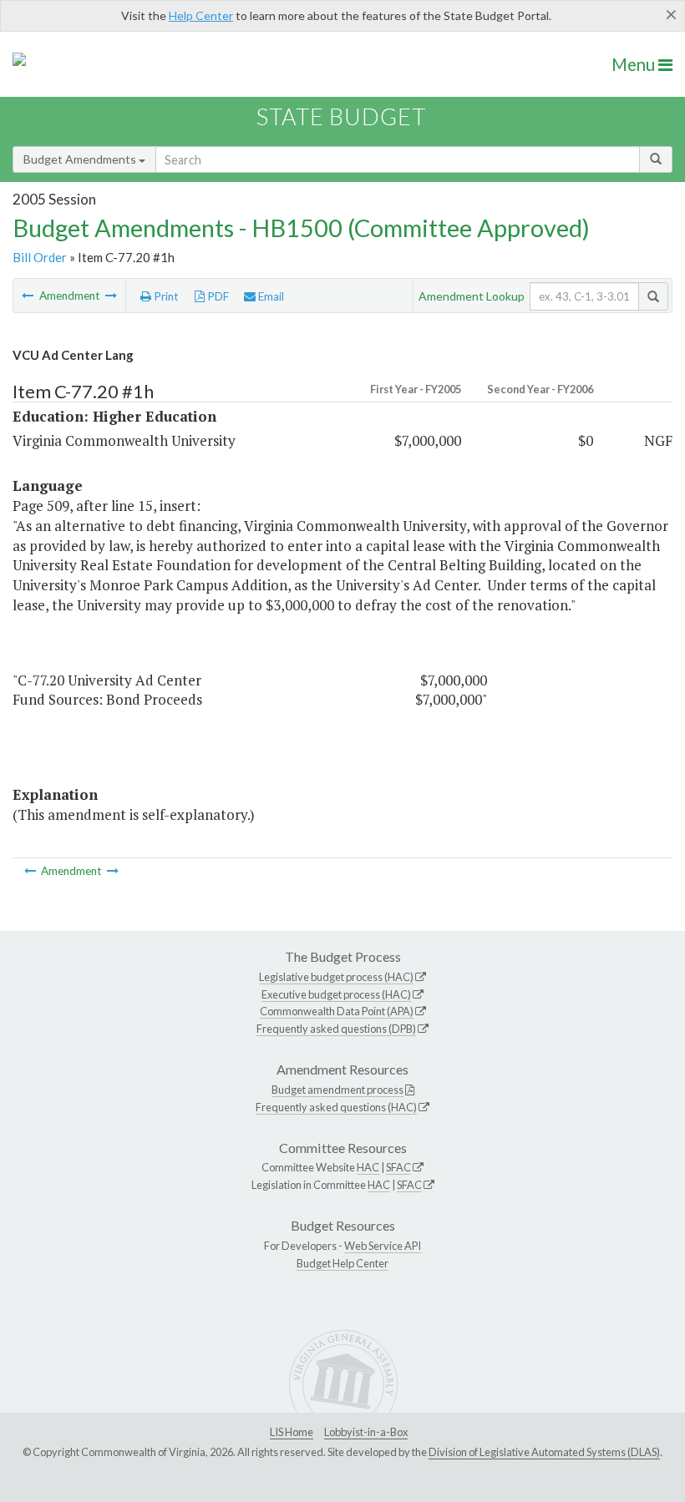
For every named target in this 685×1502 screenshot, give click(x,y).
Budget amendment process (337, 1089)
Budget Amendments (81, 159)
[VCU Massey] (29, 295)
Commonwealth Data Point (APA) (337, 1011)
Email (270, 296)
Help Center (201, 15)
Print (165, 296)
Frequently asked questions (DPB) (336, 1028)
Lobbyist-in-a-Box (366, 1432)
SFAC (398, 1167)
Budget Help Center (342, 1263)
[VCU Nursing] (111, 295)
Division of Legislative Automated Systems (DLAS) (544, 1452)
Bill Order (40, 257)
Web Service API (382, 1245)
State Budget (341, 116)
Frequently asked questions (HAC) (336, 1107)
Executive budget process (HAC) (336, 994)
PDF (217, 296)
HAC (368, 1167)
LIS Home (291, 1432)
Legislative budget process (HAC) (336, 977)
